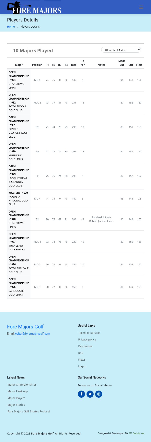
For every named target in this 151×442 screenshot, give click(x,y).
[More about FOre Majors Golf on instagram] (98, 394)
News (82, 359)
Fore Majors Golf (25, 327)
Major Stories (16, 404)
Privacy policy (87, 339)
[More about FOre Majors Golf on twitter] (90, 394)
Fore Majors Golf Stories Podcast (28, 411)
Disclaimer (85, 346)
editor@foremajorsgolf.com (32, 333)
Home (11, 26)
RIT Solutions (136, 433)
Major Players (16, 398)
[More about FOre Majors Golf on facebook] (81, 394)
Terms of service (89, 332)
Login (82, 366)
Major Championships (22, 384)
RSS (80, 353)
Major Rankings (17, 391)
